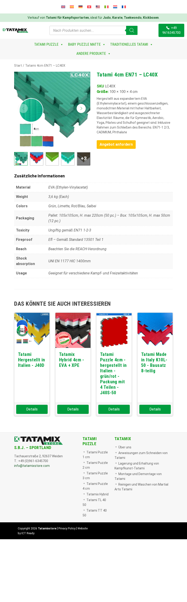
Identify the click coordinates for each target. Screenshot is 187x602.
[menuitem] (63, 7)
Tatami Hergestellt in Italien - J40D (31, 360)
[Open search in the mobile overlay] (93, 30)
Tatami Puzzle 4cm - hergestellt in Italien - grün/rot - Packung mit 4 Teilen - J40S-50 (113, 373)
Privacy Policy (66, 528)
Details (32, 409)
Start (18, 65)
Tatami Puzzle (46, 44)
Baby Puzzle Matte (84, 44)
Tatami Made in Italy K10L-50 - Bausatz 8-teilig (154, 362)
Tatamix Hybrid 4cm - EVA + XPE (71, 360)
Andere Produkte (91, 53)
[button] (81, 108)
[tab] (93, 176)
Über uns (124, 447)
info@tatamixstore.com (32, 466)
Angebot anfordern (116, 144)
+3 (84, 158)
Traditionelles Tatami (129, 44)
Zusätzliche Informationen (39, 176)
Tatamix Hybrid (97, 494)
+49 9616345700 (171, 30)
